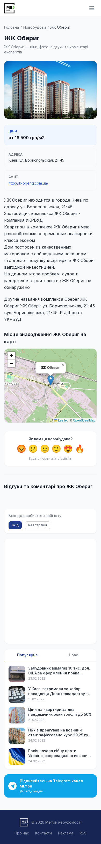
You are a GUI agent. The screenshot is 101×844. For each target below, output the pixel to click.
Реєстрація (37, 525)
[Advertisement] (50, 591)
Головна (11, 27)
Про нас (22, 833)
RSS (83, 833)
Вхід (15, 525)
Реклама (65, 833)
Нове (73, 655)
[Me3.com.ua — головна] (9, 8)
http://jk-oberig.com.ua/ (28, 183)
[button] (50, 380)
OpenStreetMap (84, 420)
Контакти (43, 833)
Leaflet (62, 420)
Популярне (27, 655)
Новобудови (34, 27)
